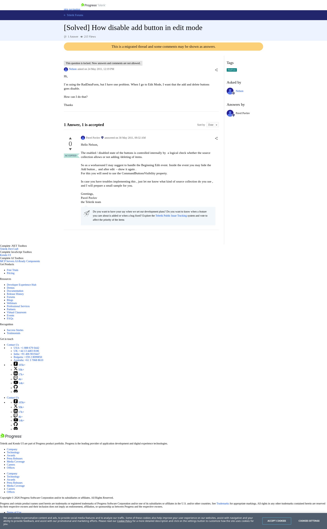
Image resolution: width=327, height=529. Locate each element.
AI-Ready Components (27, 261)
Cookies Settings (309, 520)
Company (12, 449)
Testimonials (13, 333)
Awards (11, 455)
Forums (11, 297)
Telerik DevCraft (9, 248)
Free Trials (12, 270)
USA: (26, 347)
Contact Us (13, 344)
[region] (163, 521)
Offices (11, 467)
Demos (10, 287)
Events (10, 315)
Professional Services (18, 306)
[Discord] (16, 391)
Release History (15, 293)
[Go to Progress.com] (11, 437)
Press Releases (14, 458)
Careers (11, 464)
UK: (26, 350)
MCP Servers (7, 261)
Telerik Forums (74, 15)
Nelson (73, 69)
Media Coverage (16, 461)
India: (27, 353)
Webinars (12, 303)
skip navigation (72, 9)
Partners (11, 309)
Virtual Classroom (16, 312)
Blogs (10, 300)
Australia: (28, 360)
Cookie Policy (124, 521)
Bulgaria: (28, 357)
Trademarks (222, 503)
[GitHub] (16, 387)
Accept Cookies (277, 520)
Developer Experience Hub (21, 284)
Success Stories (15, 330)
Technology (13, 452)
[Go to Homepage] (93, 9)
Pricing (10, 273)
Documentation (15, 290)
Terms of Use (14, 512)
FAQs (10, 318)
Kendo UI (5, 255)
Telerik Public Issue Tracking (171, 215)
